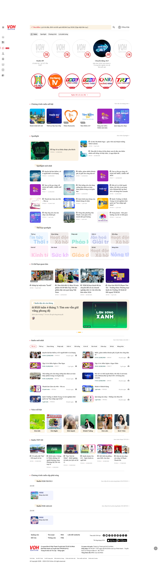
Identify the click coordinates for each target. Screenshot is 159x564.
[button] (79, 332)
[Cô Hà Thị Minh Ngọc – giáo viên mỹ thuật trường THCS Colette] (83, 144)
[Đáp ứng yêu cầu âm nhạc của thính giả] (35, 217)
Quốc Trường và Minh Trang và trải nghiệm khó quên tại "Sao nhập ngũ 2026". (119, 202)
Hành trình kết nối (36, 126)
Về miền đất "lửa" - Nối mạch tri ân (37, 457)
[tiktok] (109, 535)
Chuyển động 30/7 (102, 61)
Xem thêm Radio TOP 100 (121, 439)
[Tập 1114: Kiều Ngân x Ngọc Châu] (87, 365)
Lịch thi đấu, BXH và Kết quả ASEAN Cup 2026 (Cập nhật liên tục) (64, 27)
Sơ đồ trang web (49, 558)
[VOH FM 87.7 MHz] (81, 48)
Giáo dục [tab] (103, 346)
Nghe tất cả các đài (78, 95)
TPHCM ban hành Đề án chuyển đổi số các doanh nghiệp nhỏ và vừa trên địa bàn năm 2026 (90, 288)
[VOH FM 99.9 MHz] (40, 48)
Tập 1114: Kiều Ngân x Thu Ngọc (53, 363)
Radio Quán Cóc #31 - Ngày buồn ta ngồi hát (87, 458)
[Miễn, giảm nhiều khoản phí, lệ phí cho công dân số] (69, 175)
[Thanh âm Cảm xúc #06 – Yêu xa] (35, 203)
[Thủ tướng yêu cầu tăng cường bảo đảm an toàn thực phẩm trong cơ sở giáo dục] (69, 189)
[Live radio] (11, 48)
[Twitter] (123, 535)
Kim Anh (37, 431)
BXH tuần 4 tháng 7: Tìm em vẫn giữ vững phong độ (55, 309)
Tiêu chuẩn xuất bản (82, 558)
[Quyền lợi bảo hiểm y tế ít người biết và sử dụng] (35, 175)
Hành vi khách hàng (102, 386)
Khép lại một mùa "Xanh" (41, 285)
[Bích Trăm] (121, 421)
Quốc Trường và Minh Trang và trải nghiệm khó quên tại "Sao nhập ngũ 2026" (59, 398)
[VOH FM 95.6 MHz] (61, 48)
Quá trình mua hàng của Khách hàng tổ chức (85, 200)
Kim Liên (105, 431)
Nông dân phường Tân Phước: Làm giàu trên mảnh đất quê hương (85, 215)
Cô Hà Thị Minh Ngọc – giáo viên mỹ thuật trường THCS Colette (107, 143)
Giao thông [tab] (50, 346)
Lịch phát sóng (63, 34)
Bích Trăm (121, 431)
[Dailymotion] (126, 535)
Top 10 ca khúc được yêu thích (63, 149)
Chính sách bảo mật (70, 558)
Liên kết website (74, 535)
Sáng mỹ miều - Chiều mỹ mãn (102, 127)
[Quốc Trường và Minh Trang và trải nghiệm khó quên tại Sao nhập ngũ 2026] (35, 399)
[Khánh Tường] (87, 421)
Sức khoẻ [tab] (94, 346)
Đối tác (34, 538)
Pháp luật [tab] (60, 346)
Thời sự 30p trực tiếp (54, 126)
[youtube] (107, 535)
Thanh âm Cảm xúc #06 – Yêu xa (51, 200)
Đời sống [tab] (77, 346)
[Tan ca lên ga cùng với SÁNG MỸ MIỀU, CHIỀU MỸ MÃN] (102, 175)
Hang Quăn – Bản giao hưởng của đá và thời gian (119, 214)
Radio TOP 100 (37, 440)
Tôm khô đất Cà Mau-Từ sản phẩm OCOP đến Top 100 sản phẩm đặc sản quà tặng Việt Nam (67, 288)
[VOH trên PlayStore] (122, 541)
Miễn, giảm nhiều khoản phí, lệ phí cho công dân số (85, 172)
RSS (62, 535)
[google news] (118, 535)
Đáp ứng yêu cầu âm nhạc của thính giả (50, 214)
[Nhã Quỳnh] (71, 421)
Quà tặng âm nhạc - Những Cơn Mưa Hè (108, 397)
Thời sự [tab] (41, 346)
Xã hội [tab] (112, 346)
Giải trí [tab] (69, 346)
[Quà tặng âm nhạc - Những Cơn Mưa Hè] (87, 399)
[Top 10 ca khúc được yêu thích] (40, 151)
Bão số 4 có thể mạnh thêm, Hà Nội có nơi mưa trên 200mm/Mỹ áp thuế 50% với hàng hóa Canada (119, 188)
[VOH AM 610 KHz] (102, 48)
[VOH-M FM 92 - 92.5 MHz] (122, 48)
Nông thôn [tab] (120, 346)
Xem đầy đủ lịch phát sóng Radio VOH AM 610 (115, 506)
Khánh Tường (88, 431)
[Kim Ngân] (54, 421)
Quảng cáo (35, 535)
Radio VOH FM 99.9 (44, 481)
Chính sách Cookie (93, 558)
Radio (35, 34)
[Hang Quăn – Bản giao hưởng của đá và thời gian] (102, 217)
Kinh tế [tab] (85, 346)
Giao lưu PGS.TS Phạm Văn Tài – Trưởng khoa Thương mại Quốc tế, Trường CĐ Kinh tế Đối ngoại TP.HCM (117, 288)
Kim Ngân (54, 431)
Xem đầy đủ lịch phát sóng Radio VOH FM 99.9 (114, 481)
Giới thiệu (32, 558)
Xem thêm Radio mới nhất (120, 340)
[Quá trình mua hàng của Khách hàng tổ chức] (69, 203)
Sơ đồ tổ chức (39, 558)
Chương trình (52, 34)
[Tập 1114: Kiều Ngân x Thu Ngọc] (35, 365)
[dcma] (120, 535)
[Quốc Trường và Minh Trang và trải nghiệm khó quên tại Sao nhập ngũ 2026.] (102, 203)
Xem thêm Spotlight (122, 135)
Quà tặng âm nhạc (120, 126)
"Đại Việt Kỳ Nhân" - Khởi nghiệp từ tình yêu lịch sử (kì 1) (71, 459)
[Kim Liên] (104, 421)
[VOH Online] (34, 549)
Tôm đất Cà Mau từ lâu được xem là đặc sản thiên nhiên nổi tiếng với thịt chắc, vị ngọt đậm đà (107, 152)
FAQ (62, 538)
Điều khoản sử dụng (59, 558)
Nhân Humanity (69, 126)
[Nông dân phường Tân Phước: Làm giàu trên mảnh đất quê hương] (69, 217)
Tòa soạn (51, 535)
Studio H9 (40, 61)
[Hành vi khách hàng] (87, 388)
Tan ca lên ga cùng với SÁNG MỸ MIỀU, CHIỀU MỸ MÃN (119, 173)
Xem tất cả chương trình (121, 103)
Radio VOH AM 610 (44, 506)
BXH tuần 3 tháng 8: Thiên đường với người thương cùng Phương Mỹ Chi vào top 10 (54, 460)
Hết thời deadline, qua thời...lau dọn (104, 457)
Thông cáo (52, 538)
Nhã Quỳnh (71, 431)
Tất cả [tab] (33, 346)
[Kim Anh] (37, 421)
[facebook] (104, 535)
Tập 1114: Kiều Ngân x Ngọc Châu (106, 363)
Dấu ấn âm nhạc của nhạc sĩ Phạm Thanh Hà (121, 458)
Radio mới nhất (37, 340)
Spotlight (43, 34)
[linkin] (115, 535)
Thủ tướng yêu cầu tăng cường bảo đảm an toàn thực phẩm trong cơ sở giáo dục (85, 188)
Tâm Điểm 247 (85, 126)
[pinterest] (112, 535)
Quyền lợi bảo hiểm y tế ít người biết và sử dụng (51, 172)
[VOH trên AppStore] (112, 541)
